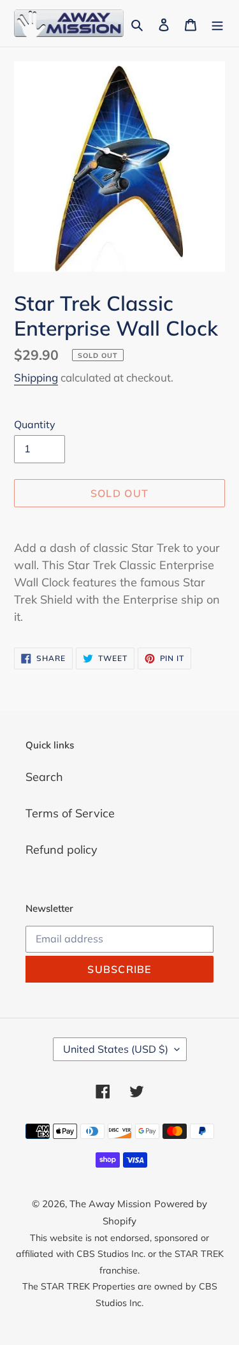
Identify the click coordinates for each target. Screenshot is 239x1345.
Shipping (36, 377)
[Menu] (217, 23)
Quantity (34, 424)
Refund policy (61, 849)
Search (44, 776)
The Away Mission (110, 1204)
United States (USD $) (115, 1049)
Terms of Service (70, 813)
